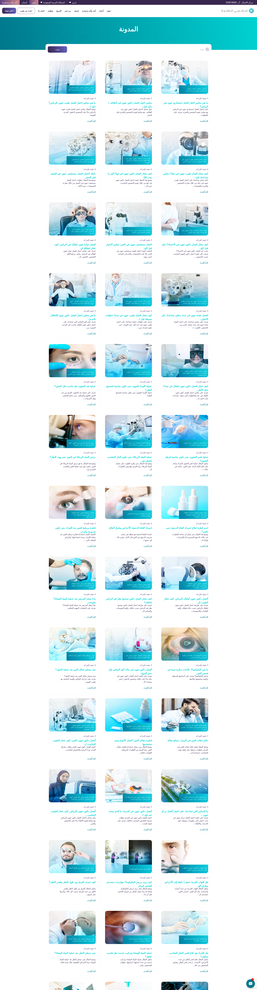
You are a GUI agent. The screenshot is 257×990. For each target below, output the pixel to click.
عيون (109, 10)
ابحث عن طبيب (26, 10)
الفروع (58, 10)
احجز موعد (9, 10)
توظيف (50, 10)
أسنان (101, 10)
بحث (57, 49)
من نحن (68, 10)
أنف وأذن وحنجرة (89, 10)
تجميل (76, 10)
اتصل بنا (41, 10)
